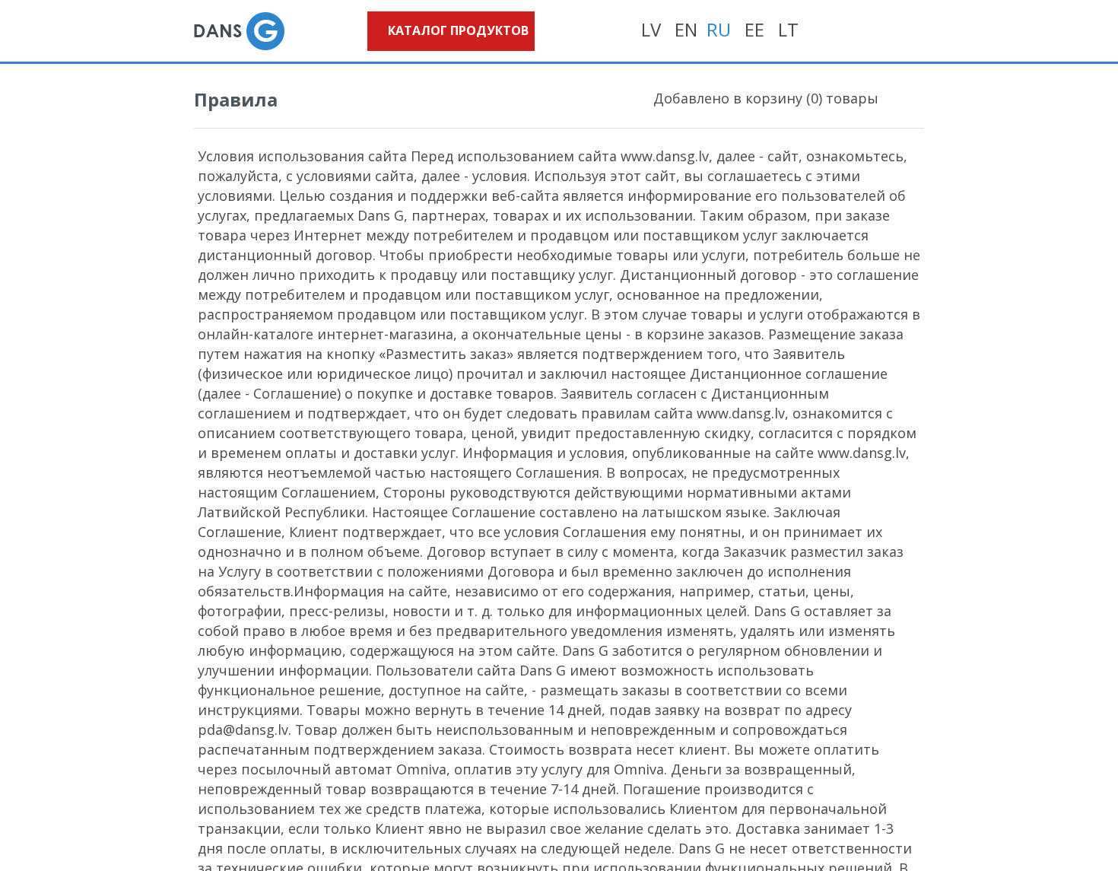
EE (754, 29)
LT (788, 29)
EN (686, 29)
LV (651, 29)
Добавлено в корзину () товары (765, 98)
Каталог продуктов (458, 30)
